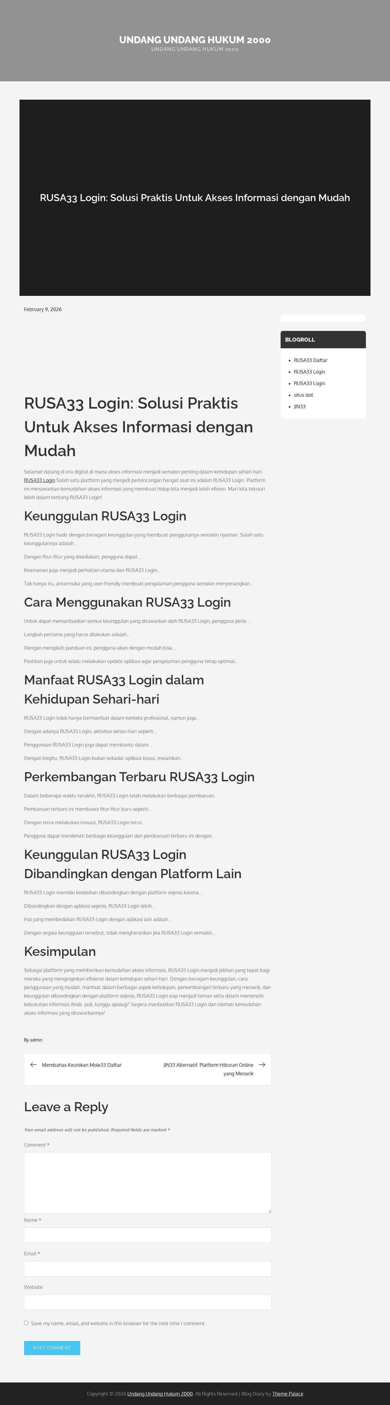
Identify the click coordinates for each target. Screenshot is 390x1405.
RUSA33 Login (39, 480)
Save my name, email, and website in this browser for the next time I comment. (118, 1323)
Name (32, 1220)
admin (36, 1039)
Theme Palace (287, 1394)
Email (32, 1254)
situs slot (303, 395)
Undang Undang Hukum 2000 (195, 39)
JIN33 (300, 406)
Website (33, 1287)
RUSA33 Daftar (311, 360)
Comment (37, 1145)
